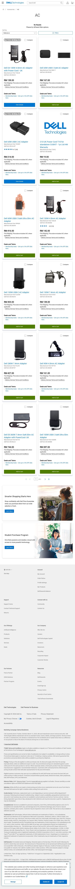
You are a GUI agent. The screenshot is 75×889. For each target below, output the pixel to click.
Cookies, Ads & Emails (33, 719)
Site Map (6, 573)
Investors (40, 643)
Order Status (41, 578)
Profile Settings (42, 582)
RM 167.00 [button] (45, 80)
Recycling (40, 651)
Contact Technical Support (12, 608)
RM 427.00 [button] (9, 373)
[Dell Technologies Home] (15, 3)
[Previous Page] (30, 479)
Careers (40, 634)
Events (40, 681)
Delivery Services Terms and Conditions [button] (17, 87)
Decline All (46, 882)
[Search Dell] (61, 2)
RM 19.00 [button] (44, 157)
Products (6, 634)
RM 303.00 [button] (9, 302)
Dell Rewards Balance (44, 591)
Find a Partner (8, 673)
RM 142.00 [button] (45, 231)
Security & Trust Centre (44, 694)
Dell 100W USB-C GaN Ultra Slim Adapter (54, 436)
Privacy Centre (42, 690)
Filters (56, 33)
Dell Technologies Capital (45, 638)
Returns (6, 612)
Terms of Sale (31, 714)
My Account (41, 574)
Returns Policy (21, 781)
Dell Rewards (41, 677)
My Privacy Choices (11, 719)
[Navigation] (2, 3)
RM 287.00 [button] (45, 447)
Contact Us (41, 608)
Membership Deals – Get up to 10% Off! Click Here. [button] (18, 97)
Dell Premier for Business (29, 707)
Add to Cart (55, 105)
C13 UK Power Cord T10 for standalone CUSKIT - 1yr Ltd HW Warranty (54, 144)
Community (41, 604)
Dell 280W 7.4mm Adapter (15, 363)
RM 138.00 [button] (9, 80)
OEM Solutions (8, 677)
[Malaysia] (3, 9)
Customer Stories (43, 660)
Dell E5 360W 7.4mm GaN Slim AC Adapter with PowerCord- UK (19, 436)
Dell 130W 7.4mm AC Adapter (53, 292)
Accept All (61, 882)
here (50, 850)
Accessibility (8, 723)
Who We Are (41, 630)
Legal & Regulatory (52, 719)
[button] (67, 3)
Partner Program (9, 681)
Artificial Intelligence (10, 630)
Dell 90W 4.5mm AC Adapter (52, 363)
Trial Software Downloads (45, 698)
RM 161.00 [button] (45, 373)
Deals (5, 647)
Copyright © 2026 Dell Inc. (13, 714)
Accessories (11, 9)
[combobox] (45, 2)
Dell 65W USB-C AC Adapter (16, 142)
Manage (13, 882)
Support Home (8, 604)
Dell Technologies (10, 707)
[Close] (67, 864)
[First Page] (26, 479)
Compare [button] (30, 40)
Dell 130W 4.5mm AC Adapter (53, 218)
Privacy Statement (47, 714)
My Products (41, 587)
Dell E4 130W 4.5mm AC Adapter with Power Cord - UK (18, 69)
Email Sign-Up (42, 685)
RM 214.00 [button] (9, 157)
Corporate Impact (43, 655)
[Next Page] (45, 479)
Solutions (7, 638)
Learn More (9, 511)
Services (6, 643)
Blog (39, 673)
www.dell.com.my (30, 750)
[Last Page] (48, 479)
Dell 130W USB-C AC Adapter (16, 292)
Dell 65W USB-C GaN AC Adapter (54, 68)
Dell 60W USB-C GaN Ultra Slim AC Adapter (19, 219)
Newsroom (41, 647)
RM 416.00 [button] (9, 231)
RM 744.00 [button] (9, 447)
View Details (19, 105)
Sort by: (4, 30)
